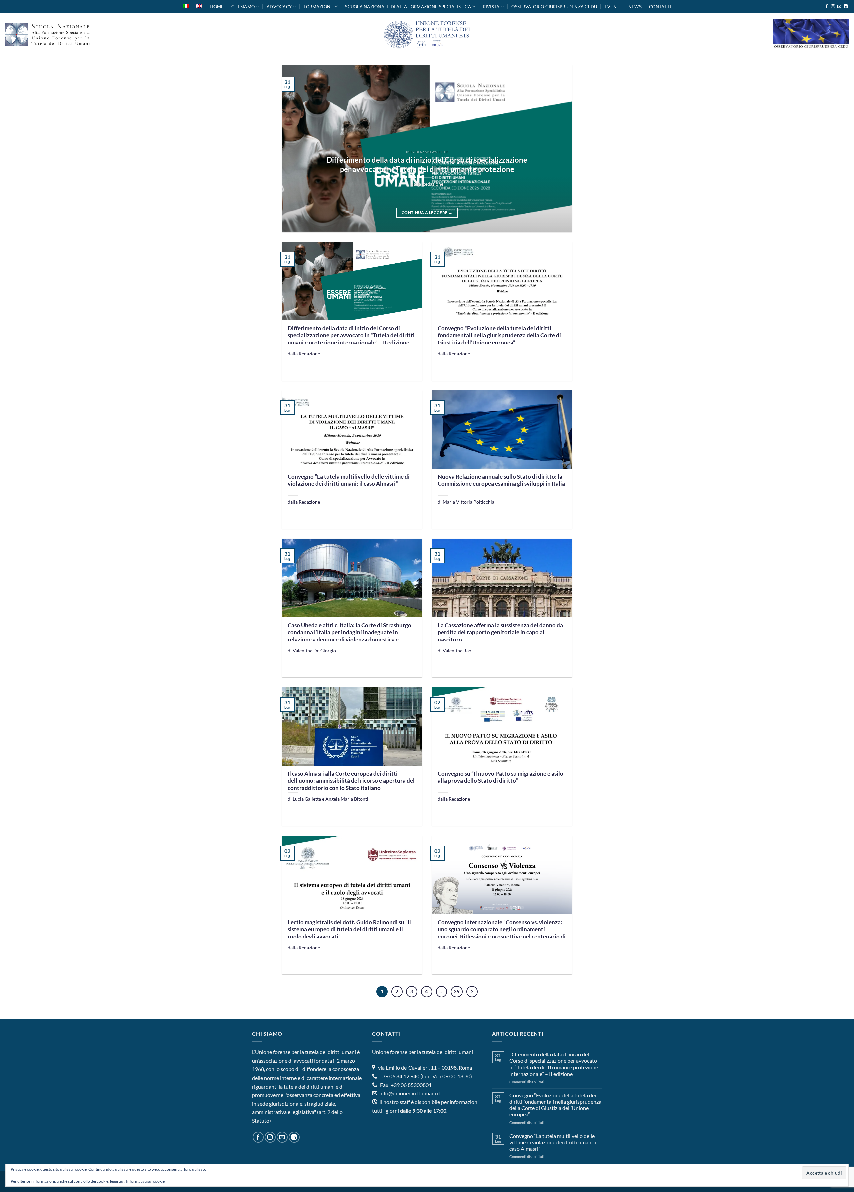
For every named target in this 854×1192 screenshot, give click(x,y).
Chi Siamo (243, 6)
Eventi (613, 6)
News (635, 6)
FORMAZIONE (318, 6)
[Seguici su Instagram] (833, 6)
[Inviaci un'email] (839, 6)
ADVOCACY (279, 6)
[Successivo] (472, 991)
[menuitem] (186, 6)
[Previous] (296, 148)
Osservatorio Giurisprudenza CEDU (554, 6)
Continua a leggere (427, 212)
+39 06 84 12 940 (398, 1076)
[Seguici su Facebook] (827, 6)
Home (217, 6)
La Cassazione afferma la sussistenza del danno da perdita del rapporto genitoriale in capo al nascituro (500, 632)
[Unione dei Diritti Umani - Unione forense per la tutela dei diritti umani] (427, 34)
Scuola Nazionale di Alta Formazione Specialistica (408, 6)
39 (457, 991)
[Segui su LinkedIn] (846, 6)
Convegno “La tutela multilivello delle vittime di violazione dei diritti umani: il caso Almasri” (349, 480)
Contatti (660, 6)
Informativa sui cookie (145, 1181)
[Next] (558, 148)
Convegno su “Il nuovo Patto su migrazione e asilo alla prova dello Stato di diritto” (500, 777)
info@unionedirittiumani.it (409, 1093)
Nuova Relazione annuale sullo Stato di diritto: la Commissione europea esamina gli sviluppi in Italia (501, 480)
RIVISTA (491, 6)
